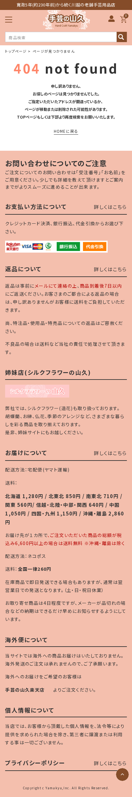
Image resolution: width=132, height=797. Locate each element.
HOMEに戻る (66, 131)
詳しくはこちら (110, 206)
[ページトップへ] (122, 774)
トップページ (16, 51)
